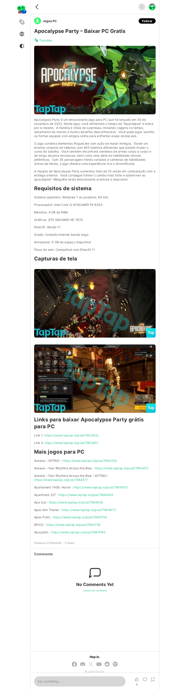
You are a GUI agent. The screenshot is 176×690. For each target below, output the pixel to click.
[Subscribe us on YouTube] (99, 664)
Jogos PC (50, 21)
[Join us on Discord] (82, 664)
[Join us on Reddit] (107, 664)
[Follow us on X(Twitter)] (90, 664)
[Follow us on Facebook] (74, 664)
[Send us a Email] (115, 664)
